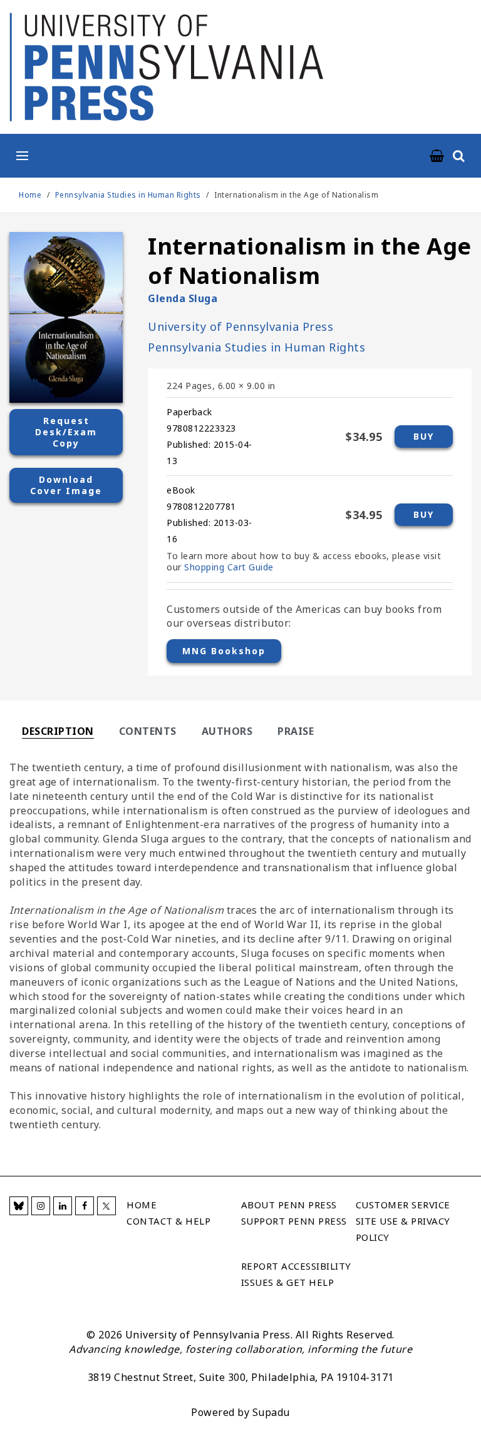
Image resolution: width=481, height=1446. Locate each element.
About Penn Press (289, 1204)
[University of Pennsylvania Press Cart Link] (437, 156)
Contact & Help (168, 1221)
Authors (227, 731)
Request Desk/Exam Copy (66, 432)
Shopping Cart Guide (229, 567)
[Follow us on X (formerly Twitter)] (106, 1205)
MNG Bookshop (224, 651)
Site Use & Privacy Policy (403, 1229)
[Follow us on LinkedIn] (62, 1205)
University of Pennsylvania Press (240, 326)
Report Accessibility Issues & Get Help (296, 1274)
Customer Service (403, 1204)
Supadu (271, 1412)
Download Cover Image (66, 485)
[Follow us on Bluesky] (18, 1205)
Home (30, 195)
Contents (148, 731)
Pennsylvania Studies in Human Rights (129, 195)
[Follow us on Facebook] (84, 1205)
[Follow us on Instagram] (40, 1205)
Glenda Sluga (182, 298)
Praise (295, 731)
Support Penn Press (294, 1221)
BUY (423, 436)
